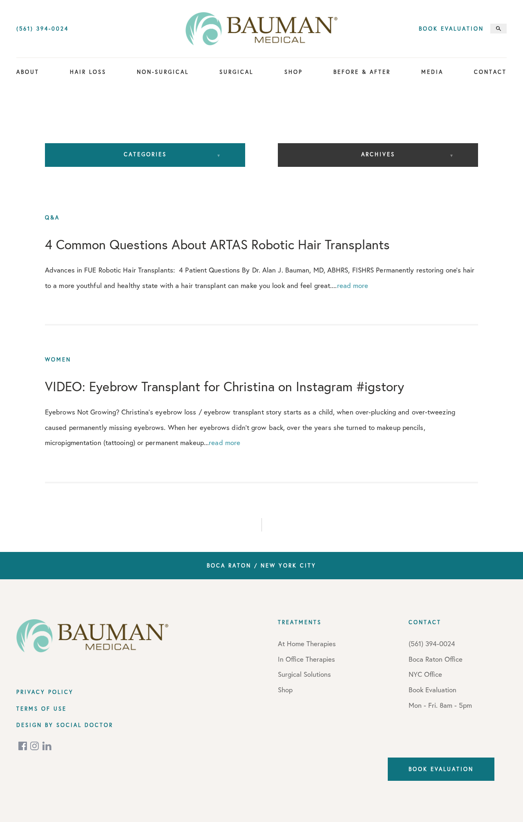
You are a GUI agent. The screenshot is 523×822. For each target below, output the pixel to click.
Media (432, 72)
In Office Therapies (306, 659)
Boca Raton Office (436, 659)
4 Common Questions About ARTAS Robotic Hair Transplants (217, 244)
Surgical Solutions (304, 674)
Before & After (362, 72)
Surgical (236, 72)
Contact (490, 72)
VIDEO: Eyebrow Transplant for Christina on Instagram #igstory (224, 387)
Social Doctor (84, 725)
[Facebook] (23, 746)
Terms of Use (41, 708)
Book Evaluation (451, 29)
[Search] (498, 28)
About (27, 72)
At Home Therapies (307, 643)
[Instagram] (35, 746)
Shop (293, 72)
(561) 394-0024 (42, 29)
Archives (378, 154)
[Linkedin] (47, 746)
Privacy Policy (45, 692)
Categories (145, 154)
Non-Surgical (163, 72)
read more (353, 285)
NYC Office (425, 674)
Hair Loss (88, 72)
